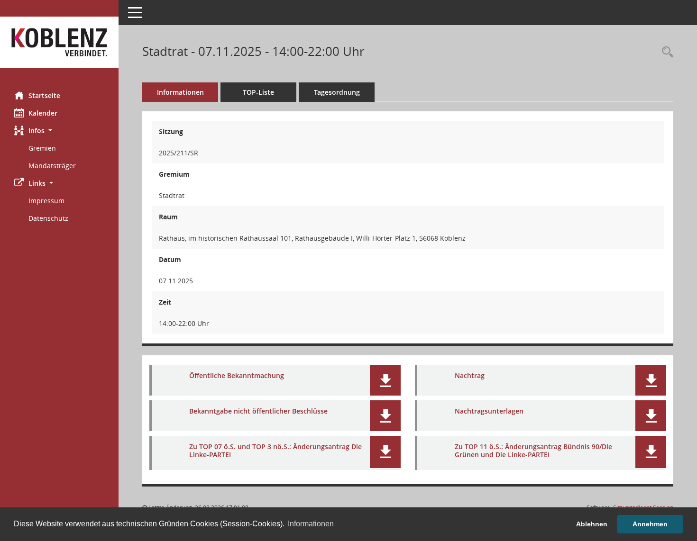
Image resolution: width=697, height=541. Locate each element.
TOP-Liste (258, 92)
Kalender (42, 112)
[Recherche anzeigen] (665, 52)
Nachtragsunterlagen (489, 410)
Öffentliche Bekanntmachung (236, 375)
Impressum (46, 200)
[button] (59, 130)
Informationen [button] (311, 524)
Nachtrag (470, 375)
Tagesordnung (337, 92)
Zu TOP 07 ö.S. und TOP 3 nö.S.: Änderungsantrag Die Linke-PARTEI (275, 450)
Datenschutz (48, 218)
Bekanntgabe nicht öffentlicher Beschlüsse (258, 410)
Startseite (44, 95)
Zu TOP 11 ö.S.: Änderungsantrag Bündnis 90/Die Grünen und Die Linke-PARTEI (533, 450)
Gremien (42, 148)
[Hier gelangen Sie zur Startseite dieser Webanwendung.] (59, 42)
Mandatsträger (52, 165)
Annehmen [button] (650, 524)
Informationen (180, 92)
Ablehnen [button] (591, 524)
